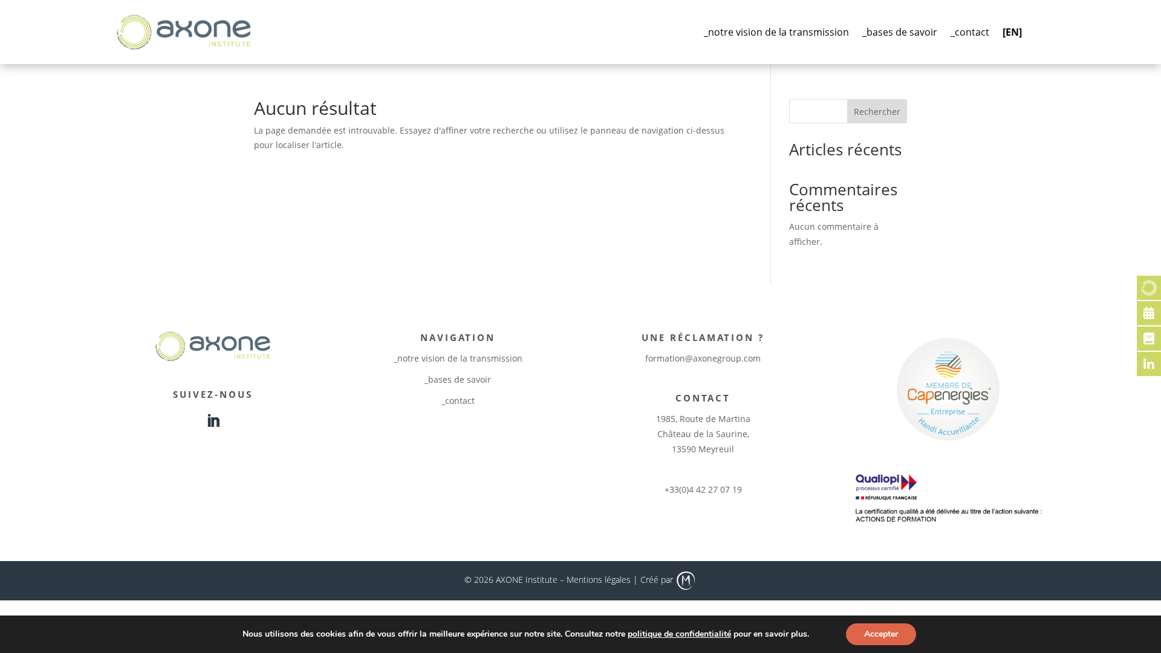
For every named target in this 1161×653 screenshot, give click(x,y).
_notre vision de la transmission (776, 32)
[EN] (1012, 32)
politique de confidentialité (679, 634)
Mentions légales (599, 579)
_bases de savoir (899, 32)
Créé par (657, 579)
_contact (970, 32)
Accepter (881, 634)
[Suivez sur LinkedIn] (213, 421)
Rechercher (877, 111)
